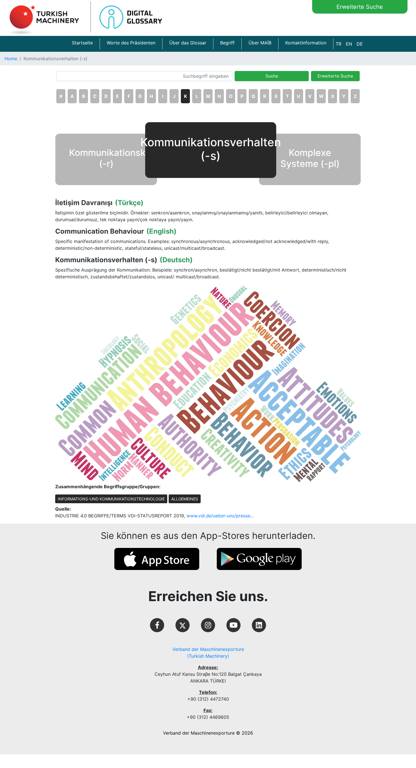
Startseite (82, 43)
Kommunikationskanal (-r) (116, 158)
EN (349, 44)
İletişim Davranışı (84, 203)
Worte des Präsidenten (131, 43)
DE (360, 44)
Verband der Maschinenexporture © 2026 (208, 733)
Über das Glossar (187, 43)
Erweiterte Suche (359, 6)
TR (338, 44)
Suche (271, 76)
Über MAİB (259, 43)
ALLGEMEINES (184, 498)
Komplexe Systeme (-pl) (310, 158)
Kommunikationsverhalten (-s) (106, 260)
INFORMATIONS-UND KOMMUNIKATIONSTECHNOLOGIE (111, 498)
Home (11, 58)
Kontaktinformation (305, 43)
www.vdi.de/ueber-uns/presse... (220, 516)
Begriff (227, 43)
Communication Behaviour (99, 231)
